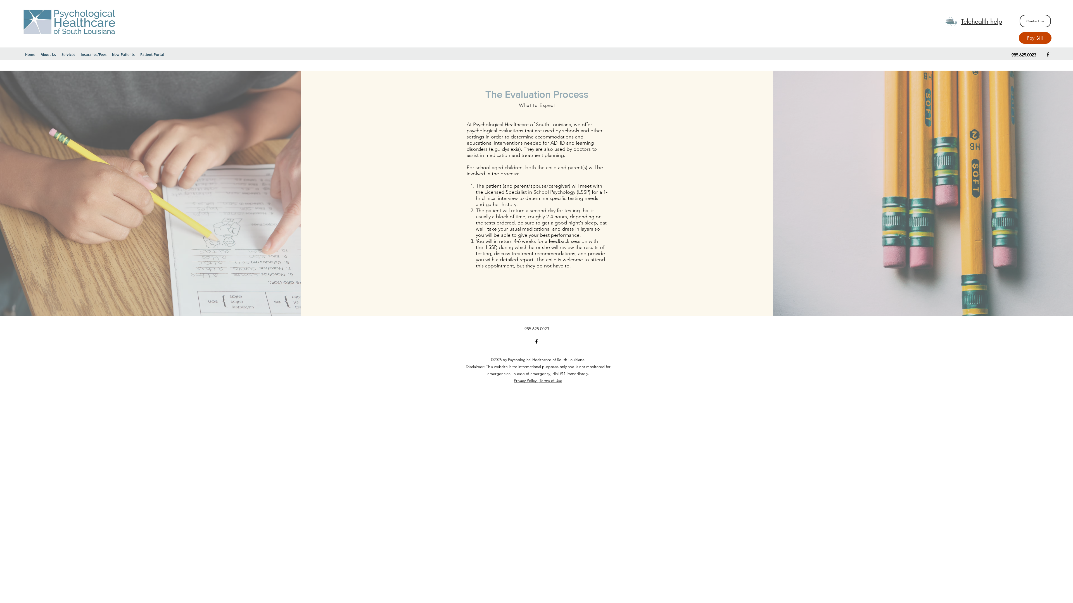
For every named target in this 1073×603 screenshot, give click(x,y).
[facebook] (1048, 54)
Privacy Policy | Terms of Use (538, 380)
